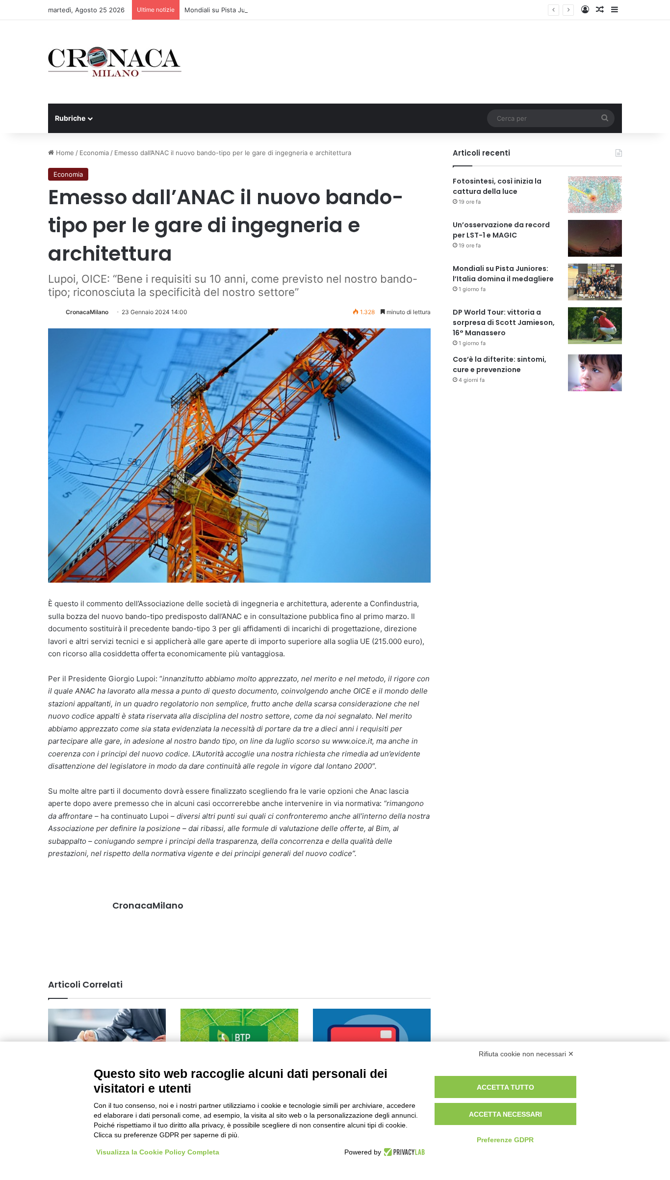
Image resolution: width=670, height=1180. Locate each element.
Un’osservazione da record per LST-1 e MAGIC (501, 230)
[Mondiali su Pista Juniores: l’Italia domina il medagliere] (595, 282)
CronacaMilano (87, 312)
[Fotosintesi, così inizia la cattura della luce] (595, 194)
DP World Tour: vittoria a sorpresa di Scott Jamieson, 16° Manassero (504, 322)
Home (64, 153)
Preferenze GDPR (505, 1140)
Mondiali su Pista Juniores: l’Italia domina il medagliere (266, 10)
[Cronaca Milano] (114, 62)
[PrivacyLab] (403, 1152)
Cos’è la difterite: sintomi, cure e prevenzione (499, 364)
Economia (94, 153)
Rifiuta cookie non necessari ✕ (526, 1054)
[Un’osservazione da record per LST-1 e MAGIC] (595, 238)
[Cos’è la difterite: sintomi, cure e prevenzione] (595, 372)
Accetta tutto (505, 1087)
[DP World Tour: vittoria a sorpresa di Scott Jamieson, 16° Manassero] (595, 325)
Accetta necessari (505, 1114)
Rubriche (70, 118)
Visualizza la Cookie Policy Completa (157, 1152)
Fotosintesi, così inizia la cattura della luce (497, 186)
